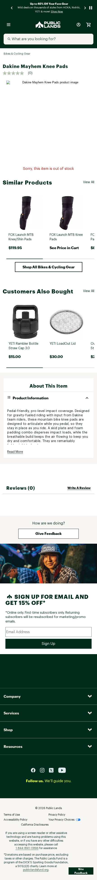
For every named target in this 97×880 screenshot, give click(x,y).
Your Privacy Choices (61, 819)
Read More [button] (15, 452)
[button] (48, 267)
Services (11, 713)
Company (12, 696)
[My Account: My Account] (78, 25)
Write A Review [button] (79, 488)
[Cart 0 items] (88, 25)
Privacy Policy (56, 814)
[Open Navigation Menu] (9, 25)
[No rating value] (15, 73)
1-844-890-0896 (27, 848)
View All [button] (88, 182)
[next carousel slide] (85, 8)
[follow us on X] (53, 770)
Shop (8, 730)
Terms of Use (12, 814)
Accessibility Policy (15, 819)
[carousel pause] (90, 8)
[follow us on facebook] (34, 770)
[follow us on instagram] (43, 770)
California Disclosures (34, 824)
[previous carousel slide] (12, 8)
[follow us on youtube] (62, 770)
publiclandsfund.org (35, 869)
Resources (13, 746)
